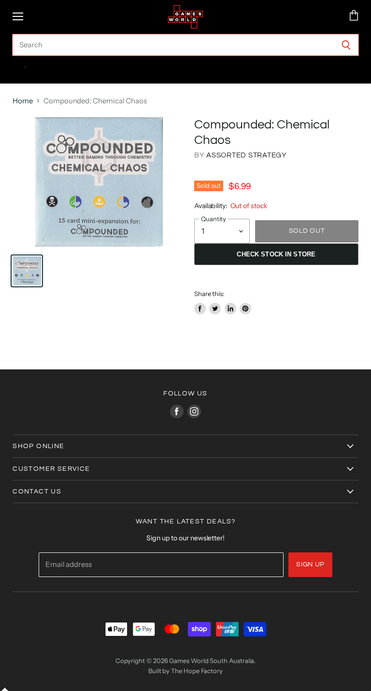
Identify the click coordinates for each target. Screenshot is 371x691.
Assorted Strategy (246, 155)
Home (23, 101)
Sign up (310, 564)
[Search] (346, 45)
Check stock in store (276, 254)
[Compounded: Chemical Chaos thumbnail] (27, 270)
